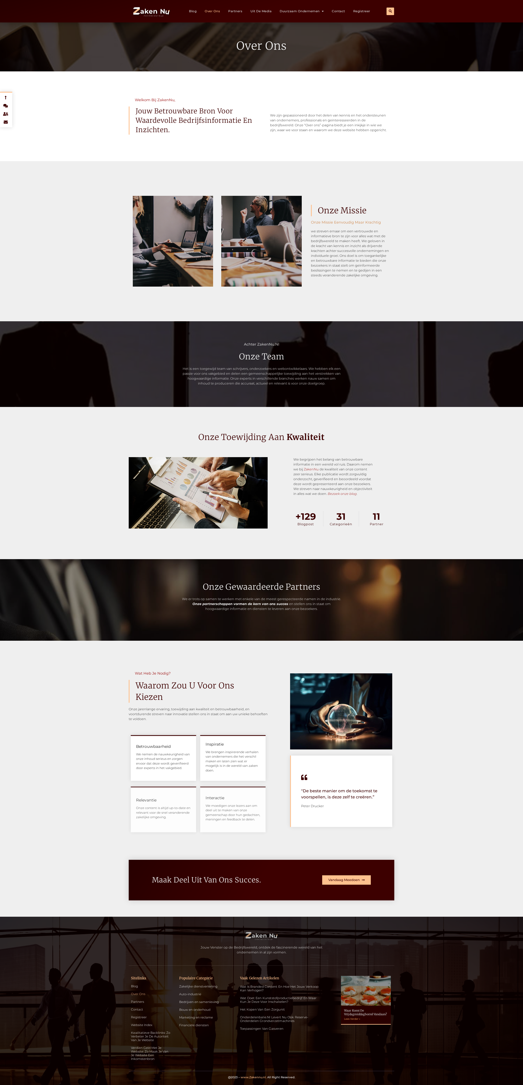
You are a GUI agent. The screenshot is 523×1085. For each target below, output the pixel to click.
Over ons (212, 11)
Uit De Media (261, 11)
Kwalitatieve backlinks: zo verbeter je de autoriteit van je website (150, 1036)
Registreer (361, 11)
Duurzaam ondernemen (300, 11)
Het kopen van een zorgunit (262, 1009)
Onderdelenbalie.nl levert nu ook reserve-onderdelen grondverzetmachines (274, 1019)
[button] (390, 11)
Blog (193, 11)
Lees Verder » (352, 1018)
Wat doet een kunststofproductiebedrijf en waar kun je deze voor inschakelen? (278, 1000)
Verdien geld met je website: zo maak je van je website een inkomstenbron (149, 1053)
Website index (141, 1025)
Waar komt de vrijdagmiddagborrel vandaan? (365, 1012)
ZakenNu (311, 469)
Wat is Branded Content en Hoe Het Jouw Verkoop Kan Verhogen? (279, 988)
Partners (235, 11)
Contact (338, 11)
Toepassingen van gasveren (261, 1029)
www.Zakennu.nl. (253, 1077)
